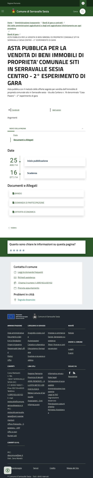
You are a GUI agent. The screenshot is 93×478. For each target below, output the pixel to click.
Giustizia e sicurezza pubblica (36, 358)
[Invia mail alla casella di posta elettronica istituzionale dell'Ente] (16, 403)
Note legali (52, 377)
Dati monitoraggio (15, 468)
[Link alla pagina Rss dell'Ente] (74, 373)
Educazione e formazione (36, 350)
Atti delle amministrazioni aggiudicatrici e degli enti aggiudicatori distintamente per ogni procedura (44, 27)
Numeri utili (12, 435)
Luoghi (71, 349)
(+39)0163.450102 (15, 394)
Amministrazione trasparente (27, 22)
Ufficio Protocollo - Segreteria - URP (16, 425)
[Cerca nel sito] (81, 11)
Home (10, 22)
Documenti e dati (14, 336)
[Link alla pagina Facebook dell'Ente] (69, 373)
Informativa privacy (55, 373)
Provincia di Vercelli (35, 377)
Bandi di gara (13, 34)
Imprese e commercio (56, 332)
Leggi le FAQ (53, 394)
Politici (10, 356)
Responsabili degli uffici (16, 350)
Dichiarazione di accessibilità (56, 383)
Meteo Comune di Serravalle (36, 394)
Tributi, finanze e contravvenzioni (56, 346)
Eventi (70, 353)
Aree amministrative (16, 332)
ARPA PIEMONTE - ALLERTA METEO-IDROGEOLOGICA (36, 385)
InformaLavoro (33, 404)
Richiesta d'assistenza (56, 411)
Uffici (10, 360)
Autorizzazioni (33, 340)
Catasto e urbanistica (36, 344)
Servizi (35, 468)
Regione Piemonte (14, 3)
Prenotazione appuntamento (56, 405)
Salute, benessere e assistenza (56, 338)
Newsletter (72, 376)
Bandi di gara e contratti (53, 22)
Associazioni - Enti (35, 400)
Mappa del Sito (73, 468)
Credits (52, 468)
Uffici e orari (12, 431)
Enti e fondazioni (14, 340)
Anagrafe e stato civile (36, 334)
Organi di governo (15, 344)
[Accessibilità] (8, 470)
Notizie (71, 332)
